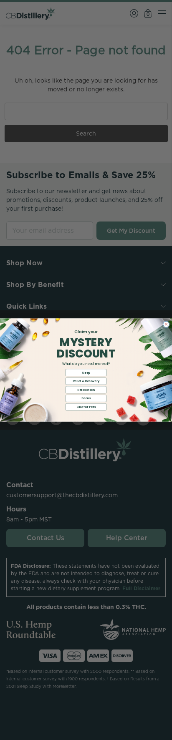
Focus (86, 398)
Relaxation (85, 390)
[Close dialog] (166, 324)
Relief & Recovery (86, 381)
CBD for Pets (86, 407)
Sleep (86, 372)
